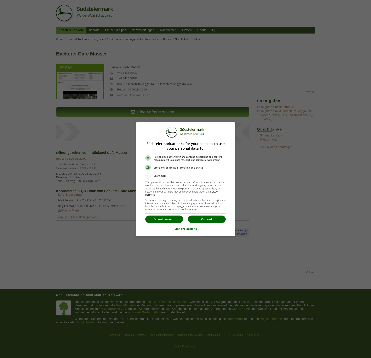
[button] (185, 176)
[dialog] (185, 179)
